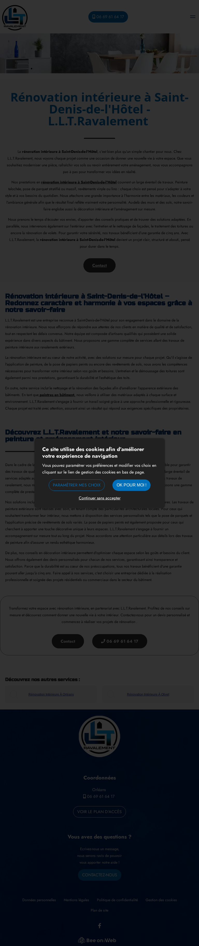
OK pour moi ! (131, 485)
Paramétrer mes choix (77, 485)
